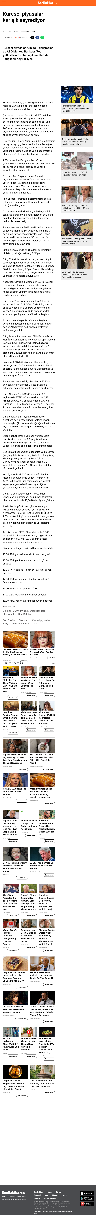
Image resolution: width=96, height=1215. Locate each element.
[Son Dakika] (48, 3)
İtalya (6, 404)
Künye (24, 1199)
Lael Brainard (35, 198)
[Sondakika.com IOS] (87, 1193)
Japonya (15, 436)
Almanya (15, 327)
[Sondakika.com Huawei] (87, 1204)
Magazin (55, 1195)
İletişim (18, 1199)
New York (20, 186)
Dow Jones (34, 307)
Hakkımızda (6, 1199)
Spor (46, 1195)
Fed (24, 105)
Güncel (49, 1192)
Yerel (65, 1195)
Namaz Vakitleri (49, 1198)
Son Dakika (38, 1192)
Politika (37, 1198)
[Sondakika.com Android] (87, 1198)
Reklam (13, 1199)
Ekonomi (37, 1195)
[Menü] (4, 3)
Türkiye (14, 554)
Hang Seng (13, 458)
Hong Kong (48, 455)
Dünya (58, 1192)
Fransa (6, 400)
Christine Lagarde (38, 343)
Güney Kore (9, 461)
